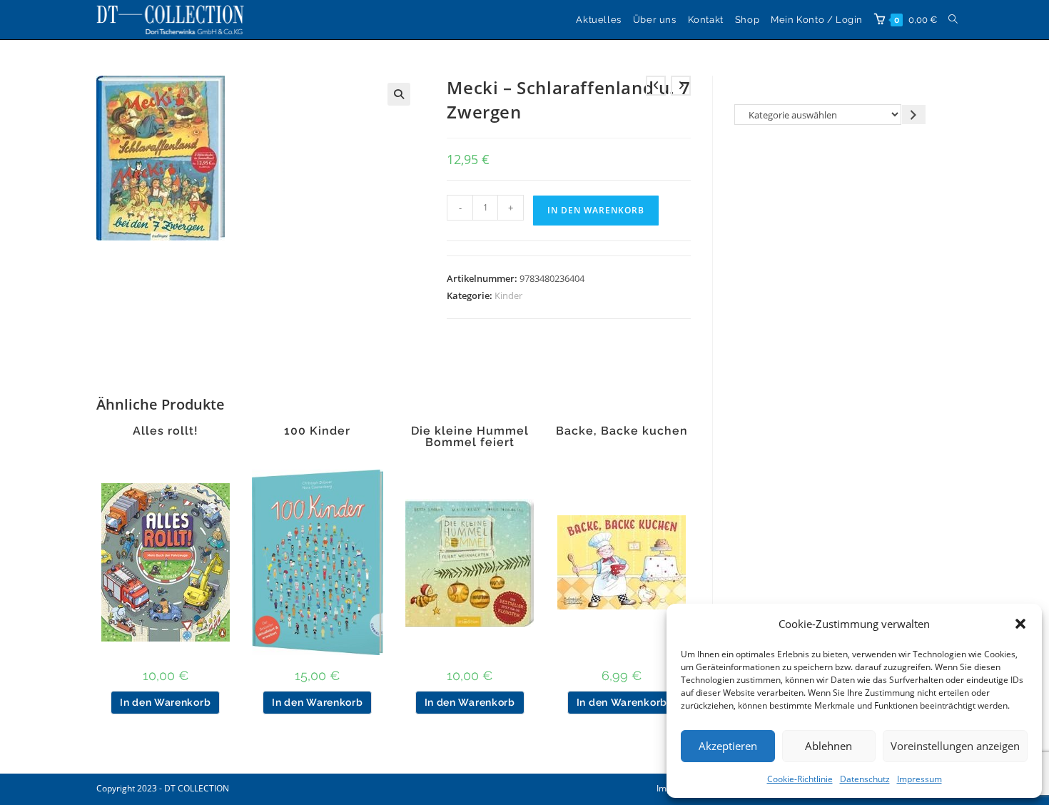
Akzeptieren (728, 746)
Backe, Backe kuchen (622, 431)
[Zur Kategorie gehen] (913, 114)
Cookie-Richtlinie (800, 779)
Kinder (508, 295)
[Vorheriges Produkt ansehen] (656, 86)
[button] (1020, 624)
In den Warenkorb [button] (165, 702)
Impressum (919, 779)
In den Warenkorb (595, 210)
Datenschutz (865, 779)
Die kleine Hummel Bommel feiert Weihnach (470, 442)
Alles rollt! (165, 431)
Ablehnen (828, 746)
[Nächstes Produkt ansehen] (681, 86)
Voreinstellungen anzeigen (955, 746)
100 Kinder (317, 431)
